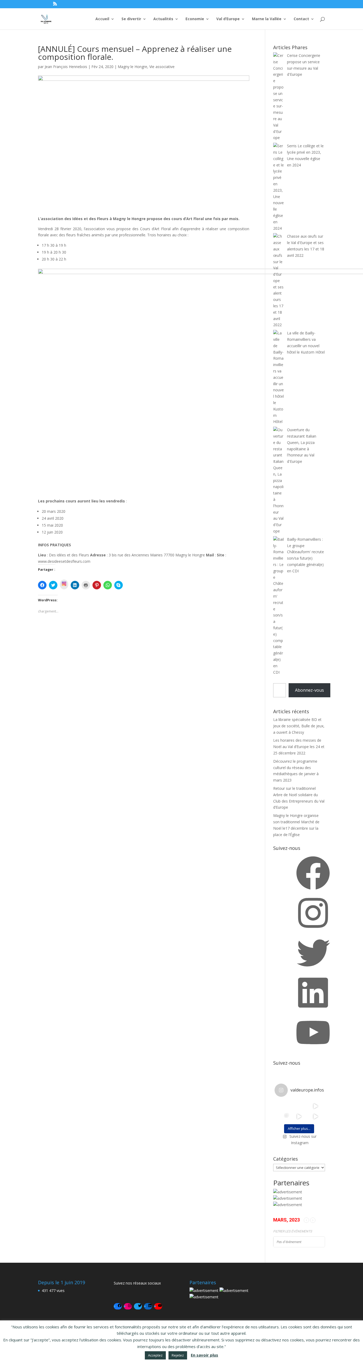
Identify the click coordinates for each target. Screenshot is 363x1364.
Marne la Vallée (266, 19)
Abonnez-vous (309, 690)
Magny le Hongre (132, 66)
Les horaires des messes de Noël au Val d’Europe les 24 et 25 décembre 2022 (298, 747)
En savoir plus (204, 1355)
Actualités (163, 19)
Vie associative (162, 66)
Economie (194, 19)
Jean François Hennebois (66, 66)
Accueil (102, 19)
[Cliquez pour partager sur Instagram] (64, 584)
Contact (301, 19)
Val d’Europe (228, 19)
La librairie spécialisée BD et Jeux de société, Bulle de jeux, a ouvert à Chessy (298, 726)
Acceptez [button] (155, 1355)
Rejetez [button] (178, 1355)
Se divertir (131, 19)
